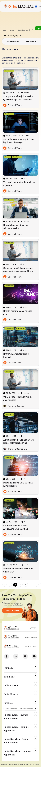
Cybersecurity (13, 41)
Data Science (23, 30)
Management (20, 328)
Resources (8, 703)
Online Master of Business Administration (16, 717)
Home (4, 30)
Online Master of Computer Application (16, 729)
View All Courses (12, 610)
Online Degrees (11, 694)
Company (8, 668)
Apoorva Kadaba (16, 406)
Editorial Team (15, 105)
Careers (7, 157)
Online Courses (11, 686)
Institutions (9, 677)
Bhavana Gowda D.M (17, 449)
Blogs (12, 30)
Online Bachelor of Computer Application (17, 753)
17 (37, 585)
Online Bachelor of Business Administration (17, 741)
